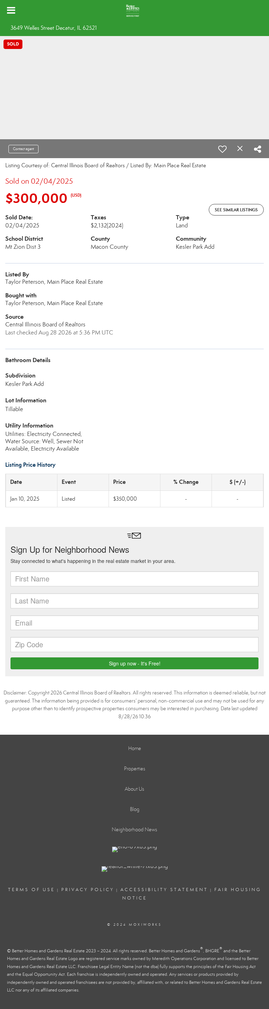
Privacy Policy (87, 889)
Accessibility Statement (164, 889)
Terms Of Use (31, 889)
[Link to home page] (134, 10)
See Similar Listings (236, 209)
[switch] (222, 149)
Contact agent (23, 149)
